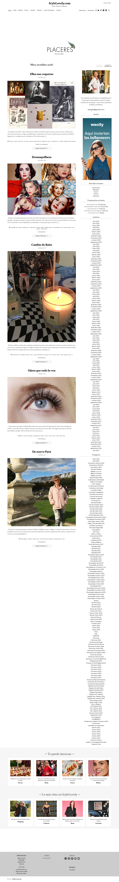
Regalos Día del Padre (96, 688)
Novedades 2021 (96, 557)
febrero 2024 (96, 277)
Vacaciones (96, 188)
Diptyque (31, 141)
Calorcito (102, 209)
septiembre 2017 (96, 425)
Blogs (9, 10)
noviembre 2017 (96, 421)
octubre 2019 (96, 377)
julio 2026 (96, 221)
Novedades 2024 (96, 561)
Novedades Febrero (96, 571)
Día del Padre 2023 (96, 511)
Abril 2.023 (96, 459)
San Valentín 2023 (96, 711)
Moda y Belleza (96, 542)
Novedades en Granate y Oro (96, 567)
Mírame (50, 435)
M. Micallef (60, 141)
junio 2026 (96, 223)
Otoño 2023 (96, 630)
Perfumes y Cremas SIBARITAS (96, 659)
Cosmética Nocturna (96, 494)
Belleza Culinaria (96, 473)
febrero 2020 (96, 369)
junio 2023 (96, 292)
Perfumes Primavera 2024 (96, 650)
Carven (31, 354)
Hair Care (96, 532)
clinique (38, 227)
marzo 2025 (96, 252)
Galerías (39, 10)
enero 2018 (96, 417)
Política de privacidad (21, 871)
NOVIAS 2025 (96, 607)
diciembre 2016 (96, 442)
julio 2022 (96, 313)
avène (20, 227)
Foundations (96, 530)
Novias (26, 10)
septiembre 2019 (96, 380)
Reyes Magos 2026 (96, 702)
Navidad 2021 (96, 548)
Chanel (34, 354)
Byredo (15, 141)
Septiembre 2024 (96, 715)
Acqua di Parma (15, 354)
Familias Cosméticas (96, 525)
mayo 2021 (96, 340)
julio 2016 (96, 450)
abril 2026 (96, 227)
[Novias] (20, 775)
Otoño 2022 (96, 627)
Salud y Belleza (96, 705)
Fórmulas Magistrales (96, 528)
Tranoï (63, 539)
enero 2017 (96, 440)
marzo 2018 (96, 413)
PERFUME (96, 636)
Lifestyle (32, 10)
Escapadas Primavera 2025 (96, 519)
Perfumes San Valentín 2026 (96, 652)
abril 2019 (96, 388)
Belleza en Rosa (96, 475)
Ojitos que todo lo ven (42, 370)
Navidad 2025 (96, 553)
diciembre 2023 (96, 282)
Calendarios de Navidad (96, 480)
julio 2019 (96, 382)
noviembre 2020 (96, 352)
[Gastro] (72, 775)
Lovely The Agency (49, 10)
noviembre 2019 (96, 375)
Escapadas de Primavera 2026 (96, 517)
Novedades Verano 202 (96, 594)
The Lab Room (62, 435)
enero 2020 (96, 371)
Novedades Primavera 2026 (96, 590)
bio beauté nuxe (25, 227)
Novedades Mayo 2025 (96, 577)
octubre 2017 (96, 423)
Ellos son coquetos (41, 74)
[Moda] (46, 775)
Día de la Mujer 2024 (96, 507)
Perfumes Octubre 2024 (96, 646)
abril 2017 (96, 434)
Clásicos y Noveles (96, 482)
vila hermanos (44, 228)
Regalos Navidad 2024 (96, 690)
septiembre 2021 (96, 334)
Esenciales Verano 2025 (96, 521)
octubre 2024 (96, 263)
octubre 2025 (96, 240)
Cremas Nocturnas (96, 496)
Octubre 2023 (96, 623)
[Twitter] (98, 10)
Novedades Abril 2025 (96, 563)
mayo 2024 (96, 271)
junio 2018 (96, 407)
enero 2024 (96, 280)
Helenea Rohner (36, 539)
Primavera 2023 (96, 669)
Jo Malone (45, 354)
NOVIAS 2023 (96, 605)
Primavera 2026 (96, 675)
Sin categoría (96, 717)
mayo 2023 (96, 294)
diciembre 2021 (96, 327)
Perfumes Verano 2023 (96, 657)
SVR (72, 354)
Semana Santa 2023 (96, 713)
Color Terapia (96, 484)
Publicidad (21, 860)
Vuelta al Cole (96, 744)
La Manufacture (54, 141)
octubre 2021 (96, 332)
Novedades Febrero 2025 (96, 573)
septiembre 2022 (96, 311)
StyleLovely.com (59, 3)
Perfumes (96, 638)
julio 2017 (96, 427)
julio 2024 (96, 267)
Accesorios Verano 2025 (96, 463)
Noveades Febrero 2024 (96, 555)
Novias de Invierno (96, 609)
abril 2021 (96, 342)
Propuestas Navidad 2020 (96, 684)
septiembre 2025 (96, 242)
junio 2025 (96, 246)
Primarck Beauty (67, 227)
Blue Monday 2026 (96, 478)
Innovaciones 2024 (96, 536)
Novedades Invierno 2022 (96, 575)
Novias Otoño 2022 (96, 613)
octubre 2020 (96, 355)
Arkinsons (11, 141)
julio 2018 (96, 405)
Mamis (102, 213)
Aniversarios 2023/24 (96, 465)
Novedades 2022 (96, 559)
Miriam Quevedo (63, 354)
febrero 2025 (96, 255)
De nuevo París (41, 451)
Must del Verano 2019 (96, 544)
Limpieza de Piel (96, 540)
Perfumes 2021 (96, 640)
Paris (96, 632)
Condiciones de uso (21, 869)
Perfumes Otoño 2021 (96, 648)
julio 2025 (96, 244)
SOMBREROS (96, 719)
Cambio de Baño (41, 244)
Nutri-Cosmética (96, 621)
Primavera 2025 (96, 673)
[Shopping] (20, 816)
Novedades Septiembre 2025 (96, 592)
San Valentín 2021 (96, 707)
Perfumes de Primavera (96, 644)
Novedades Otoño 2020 (96, 582)
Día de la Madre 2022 (96, 505)
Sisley (69, 354)
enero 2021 (96, 348)
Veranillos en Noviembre (96, 725)
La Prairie (54, 354)
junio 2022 (96, 315)
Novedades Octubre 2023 (96, 580)
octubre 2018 (96, 400)
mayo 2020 (96, 363)
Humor (96, 192)
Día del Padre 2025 (96, 513)
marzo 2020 (96, 367)
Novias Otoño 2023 (96, 615)
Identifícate (82, 10)
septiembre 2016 (96, 448)
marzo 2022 (96, 321)
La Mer (50, 354)
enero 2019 (96, 394)
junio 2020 (96, 361)
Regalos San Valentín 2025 (96, 698)
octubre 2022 (96, 309)
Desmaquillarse (42, 157)
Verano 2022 (96, 730)
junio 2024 (96, 269)
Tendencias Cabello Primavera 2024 (96, 721)
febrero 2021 (96, 346)
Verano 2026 (96, 738)
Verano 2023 (96, 732)
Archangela (22, 354)
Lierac (46, 435)
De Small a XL (96, 500)
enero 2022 (96, 325)
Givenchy (43, 435)
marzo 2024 (96, 275)
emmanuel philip (56, 227)
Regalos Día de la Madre (96, 686)
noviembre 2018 (96, 398)
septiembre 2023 (96, 288)
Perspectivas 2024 (96, 661)
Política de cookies (21, 873)
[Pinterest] (101, 10)
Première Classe (57, 539)
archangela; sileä (14, 227)
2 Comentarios (42, 232)
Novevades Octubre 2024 (96, 598)
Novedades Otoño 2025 (96, 584)
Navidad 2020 (96, 546)
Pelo (96, 634)
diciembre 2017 (96, 419)
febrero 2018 (96, 415)
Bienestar (96, 190)
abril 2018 (96, 411)
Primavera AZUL (96, 677)
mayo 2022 (96, 317)
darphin (42, 227)
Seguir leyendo (40, 148)
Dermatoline (30, 435)
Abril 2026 (96, 461)
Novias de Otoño (96, 611)
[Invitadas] (98, 816)
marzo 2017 (96, 436)
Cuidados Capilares (96, 498)
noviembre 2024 (96, 261)
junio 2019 (96, 384)
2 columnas (108, 64)
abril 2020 (96, 365)
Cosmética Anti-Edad (96, 488)
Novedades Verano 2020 (96, 596)
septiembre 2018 (96, 402)
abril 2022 (96, 319)
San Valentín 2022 (96, 709)
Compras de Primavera (96, 486)
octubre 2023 (96, 286)
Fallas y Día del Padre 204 (96, 523)
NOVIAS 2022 (96, 602)
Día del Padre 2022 (96, 509)
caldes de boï (33, 227)
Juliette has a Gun (46, 141)
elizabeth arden (48, 227)
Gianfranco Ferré (37, 141)
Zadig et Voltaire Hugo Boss (70, 141)
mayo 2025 (96, 248)
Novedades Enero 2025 (96, 569)
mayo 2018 (96, 409)
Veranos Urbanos (96, 740)
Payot (61, 227)
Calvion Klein (20, 141)
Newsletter (91, 10)
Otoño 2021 (96, 625)
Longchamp (50, 539)
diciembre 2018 (96, 396)
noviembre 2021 (96, 330)
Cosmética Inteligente (96, 492)
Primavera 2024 (96, 671)
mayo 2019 (96, 386)
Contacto (21, 864)
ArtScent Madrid (96, 469)
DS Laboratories (36, 435)
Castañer (30, 539)
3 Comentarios (42, 438)
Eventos (58, 10)
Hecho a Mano (96, 534)
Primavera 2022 (96, 667)
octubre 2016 (96, 446)
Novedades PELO (96, 586)
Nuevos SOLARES (96, 619)
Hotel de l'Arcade (44, 539)
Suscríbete (72, 870)
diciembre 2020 (96, 350)
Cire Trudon (26, 141)
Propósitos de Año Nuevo (96, 682)
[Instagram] (103, 10)
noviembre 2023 (96, 284)
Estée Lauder (40, 354)
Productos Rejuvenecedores (96, 680)
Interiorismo (96, 538)
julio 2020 (96, 359)
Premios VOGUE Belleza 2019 (96, 663)
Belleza (20, 10)
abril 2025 (96, 250)
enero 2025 (96, 257)
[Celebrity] (46, 816)
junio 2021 (96, 338)
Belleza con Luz (96, 471)
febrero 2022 (96, 323)
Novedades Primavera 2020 (96, 588)
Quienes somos (21, 858)
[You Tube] (106, 10)
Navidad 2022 (96, 550)
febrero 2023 (96, 300)
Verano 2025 (96, 736)
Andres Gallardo (23, 539)
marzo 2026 (96, 230)
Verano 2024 (96, 734)
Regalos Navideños (96, 692)
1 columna (99, 64)
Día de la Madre (96, 503)
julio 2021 (96, 336)
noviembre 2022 (96, 307)
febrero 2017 (96, 438)
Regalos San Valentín (96, 694)
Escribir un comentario (42, 144)
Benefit (21, 435)
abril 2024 (96, 273)
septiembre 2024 (96, 265)
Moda (15, 10)
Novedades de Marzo (96, 565)
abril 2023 (96, 296)
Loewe (58, 354)
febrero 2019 (96, 392)
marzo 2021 (96, 344)
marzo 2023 (96, 298)
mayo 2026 (96, 225)
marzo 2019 (96, 390)
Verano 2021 (96, 727)
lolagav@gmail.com (96, 109)
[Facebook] (96, 10)
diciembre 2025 (96, 236)
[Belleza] (98, 775)
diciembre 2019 (96, 373)
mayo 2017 (96, 432)
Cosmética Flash (96, 490)
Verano (96, 194)
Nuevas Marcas (96, 617)
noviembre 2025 (96, 238)
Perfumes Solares (96, 655)
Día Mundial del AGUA (96, 515)
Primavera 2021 (96, 665)
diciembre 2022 (96, 305)
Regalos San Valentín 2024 (96, 696)
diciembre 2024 (96, 259)
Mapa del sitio (21, 862)
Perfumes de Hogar (96, 642)
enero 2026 (96, 234)
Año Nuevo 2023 (96, 467)
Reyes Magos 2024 (96, 700)
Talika (57, 435)
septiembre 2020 (96, 357)
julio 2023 (96, 290)
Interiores (96, 196)
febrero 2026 (96, 232)
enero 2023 (96, 302)
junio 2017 (96, 429)
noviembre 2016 (96, 444)
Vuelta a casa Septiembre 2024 (96, 742)
